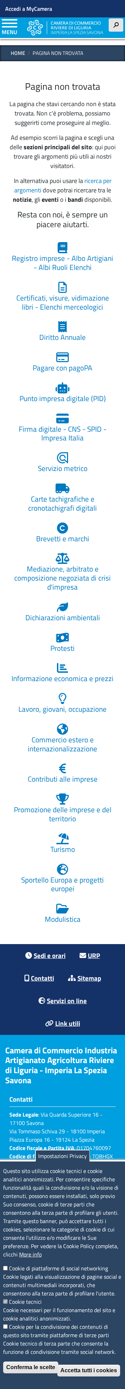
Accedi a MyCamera (28, 9)
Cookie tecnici (25, 1302)
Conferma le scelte (30, 1367)
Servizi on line (67, 1001)
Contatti (42, 978)
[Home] (65, 27)
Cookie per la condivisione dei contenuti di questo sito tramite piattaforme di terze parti (56, 1331)
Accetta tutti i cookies (88, 1370)
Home (18, 53)
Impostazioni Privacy (62, 1156)
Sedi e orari (50, 955)
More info (30, 1254)
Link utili (67, 1023)
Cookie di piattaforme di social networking (58, 1268)
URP (94, 955)
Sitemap (89, 978)
